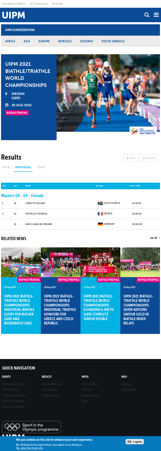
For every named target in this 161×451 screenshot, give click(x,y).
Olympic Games (13, 401)
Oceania (86, 41)
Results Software (13, 406)
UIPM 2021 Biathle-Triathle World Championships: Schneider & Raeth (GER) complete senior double (99, 307)
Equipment (128, 390)
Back (6, 167)
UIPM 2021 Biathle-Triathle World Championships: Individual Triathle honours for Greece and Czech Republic (60, 310)
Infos (85, 377)
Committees (90, 384)
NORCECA (65, 41)
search (147, 14)
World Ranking (51, 384)
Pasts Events (10, 390)
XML (133, 158)
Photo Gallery (51, 395)
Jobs (85, 401)
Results (46, 377)
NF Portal (57, 3)
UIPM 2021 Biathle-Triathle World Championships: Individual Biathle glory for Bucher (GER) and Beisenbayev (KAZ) (19, 310)
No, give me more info (29, 448)
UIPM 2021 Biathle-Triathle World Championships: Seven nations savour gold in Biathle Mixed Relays (138, 310)
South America (113, 41)
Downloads (49, 390)
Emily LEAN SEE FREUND (39, 224)
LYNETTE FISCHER (35, 203)
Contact (126, 384)
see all (153, 238)
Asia (27, 41)
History (86, 390)
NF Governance (39, 3)
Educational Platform (14, 3)
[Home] (1, 8)
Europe (44, 41)
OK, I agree (134, 441)
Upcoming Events (14, 384)
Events (6, 377)
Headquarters (91, 395)
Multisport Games (14, 395)
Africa (10, 41)
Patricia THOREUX (36, 213)
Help (124, 377)
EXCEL (151, 158)
